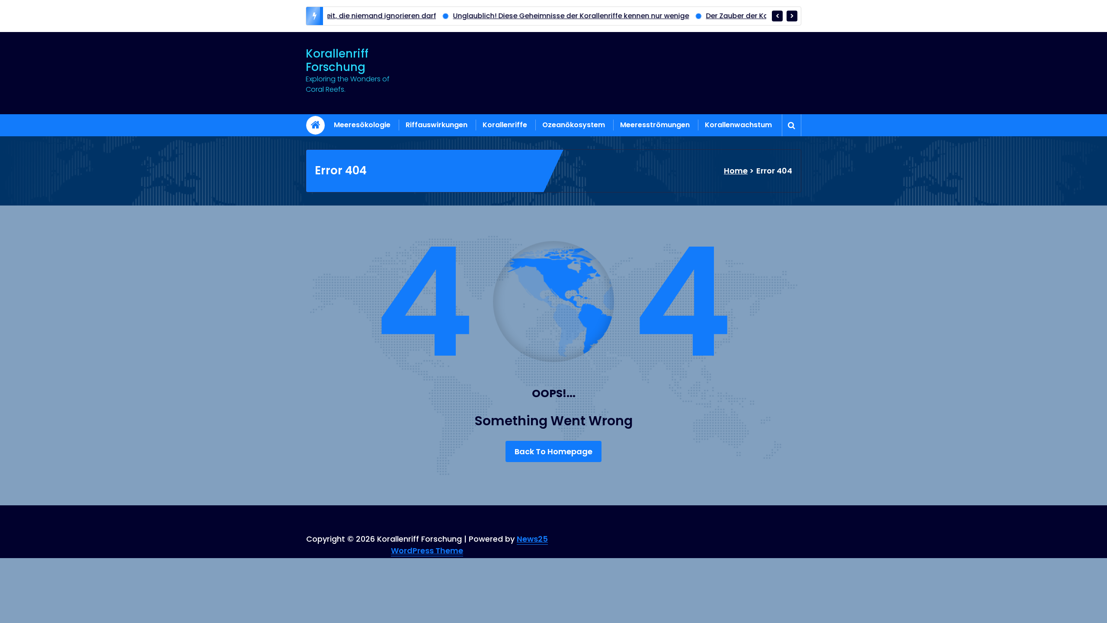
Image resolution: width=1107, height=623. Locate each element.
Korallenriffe (505, 125)
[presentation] (777, 15)
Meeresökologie (362, 125)
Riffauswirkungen (436, 125)
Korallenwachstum (738, 125)
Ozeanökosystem (573, 125)
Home (736, 170)
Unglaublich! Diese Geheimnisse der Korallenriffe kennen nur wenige (531, 16)
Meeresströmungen (655, 125)
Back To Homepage (553, 451)
